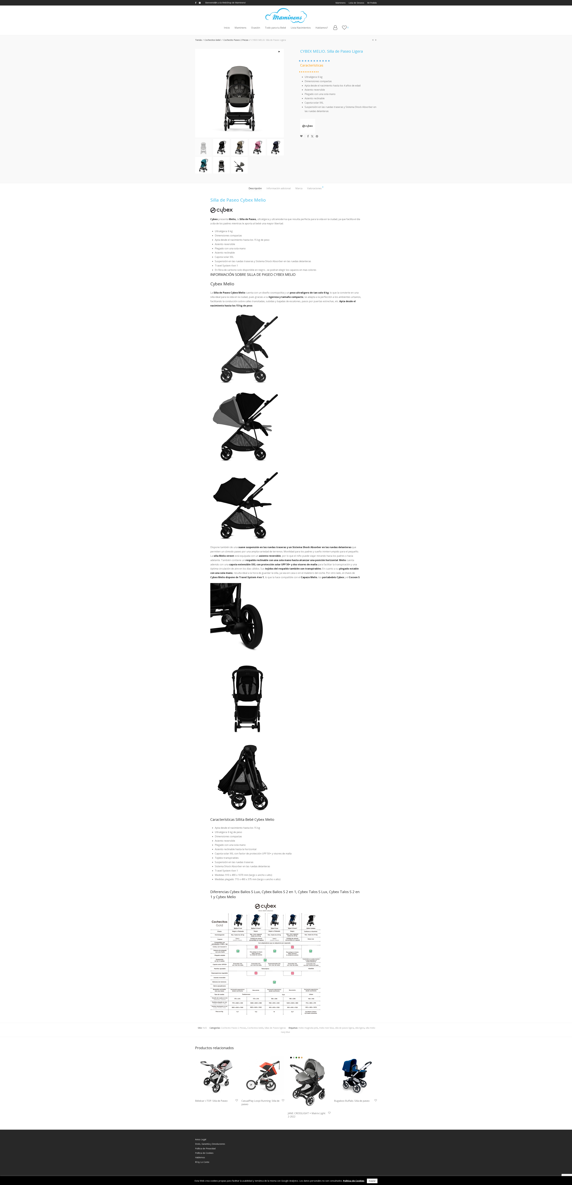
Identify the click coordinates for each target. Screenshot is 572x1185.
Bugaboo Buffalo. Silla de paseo (352, 1100)
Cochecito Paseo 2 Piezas (235, 40)
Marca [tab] (298, 188)
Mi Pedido (372, 3)
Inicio (227, 27)
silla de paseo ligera (344, 1027)
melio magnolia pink (308, 1027)
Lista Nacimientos (301, 27)
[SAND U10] (302, 1057)
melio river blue (326, 1027)
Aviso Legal (200, 1139)
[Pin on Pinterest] (317, 136)
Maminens (340, 3)
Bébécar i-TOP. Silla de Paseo (211, 1100)
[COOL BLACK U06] (291, 1057)
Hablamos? (321, 27)
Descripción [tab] (255, 188)
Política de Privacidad (205, 1148)
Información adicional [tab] (278, 188)
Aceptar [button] (372, 1180)
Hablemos (200, 1157)
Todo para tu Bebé (275, 27)
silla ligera (360, 1027)
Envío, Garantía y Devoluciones (210, 1143)
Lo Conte (204, 1162)
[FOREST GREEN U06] (296, 1057)
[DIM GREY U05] (293, 1057)
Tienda (198, 40)
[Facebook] (195, 2)
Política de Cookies (204, 1153)
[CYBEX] (307, 126)
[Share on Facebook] (308, 136)
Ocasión (255, 27)
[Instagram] (200, 2)
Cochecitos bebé (213, 40)
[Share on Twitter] (312, 136)
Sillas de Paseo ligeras (275, 1027)
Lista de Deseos (356, 3)
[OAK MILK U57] (299, 1057)
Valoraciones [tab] (315, 188)
